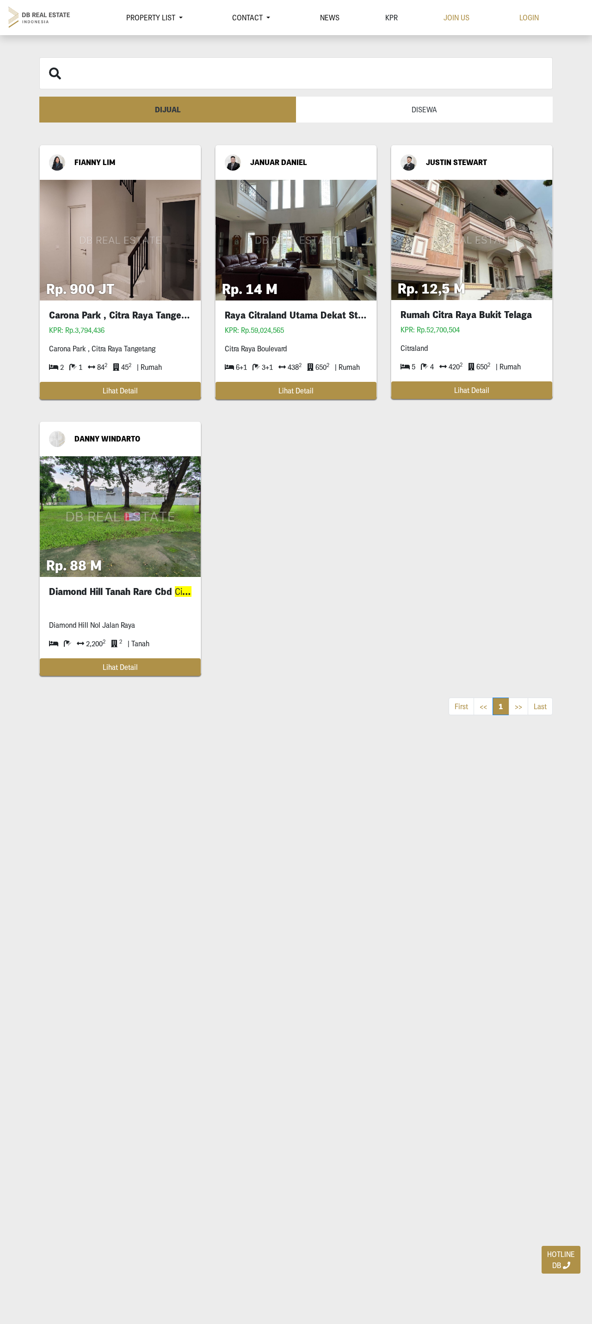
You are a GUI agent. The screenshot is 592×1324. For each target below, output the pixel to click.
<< (483, 706)
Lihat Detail (120, 390)
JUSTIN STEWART (456, 162)
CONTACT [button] (248, 17)
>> (518, 706)
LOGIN (529, 17)
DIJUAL (168, 109)
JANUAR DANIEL (278, 162)
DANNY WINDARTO (107, 438)
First (461, 706)
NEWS (329, 17)
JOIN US (456, 17)
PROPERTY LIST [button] (151, 17)
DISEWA (424, 109)
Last (540, 706)
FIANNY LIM (94, 162)
